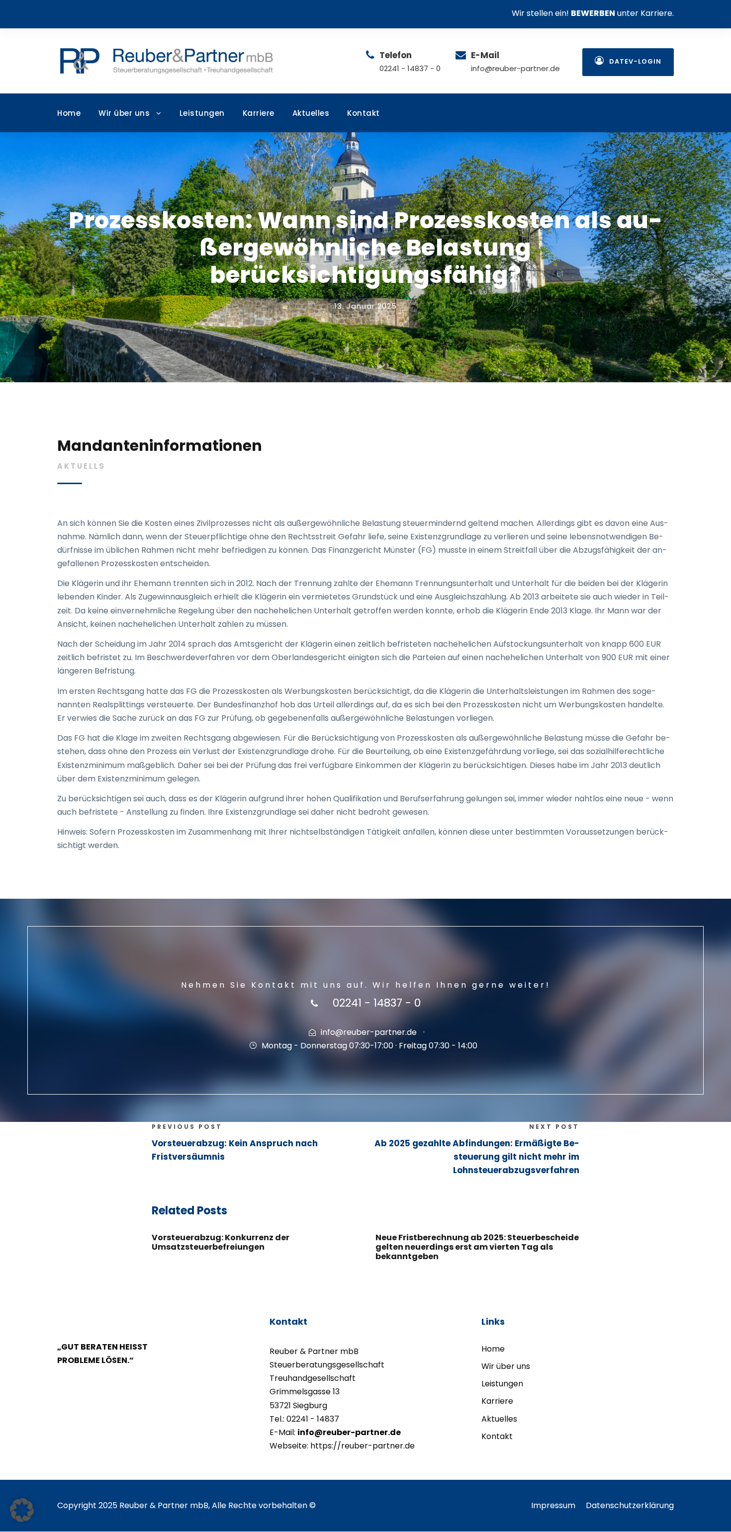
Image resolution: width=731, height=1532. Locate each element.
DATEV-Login (635, 61)
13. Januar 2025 (365, 306)
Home (69, 113)
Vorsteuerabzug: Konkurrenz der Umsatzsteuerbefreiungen (220, 1242)
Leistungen (202, 113)
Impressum (553, 1505)
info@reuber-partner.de (515, 68)
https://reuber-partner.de (362, 1445)
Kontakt (363, 113)
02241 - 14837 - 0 (410, 68)
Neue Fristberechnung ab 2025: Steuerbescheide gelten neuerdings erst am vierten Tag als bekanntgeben (477, 1247)
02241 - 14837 (312, 1419)
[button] (22, 1510)
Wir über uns (124, 113)
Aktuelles (311, 113)
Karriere (258, 113)
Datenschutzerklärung (630, 1505)
